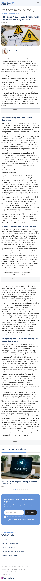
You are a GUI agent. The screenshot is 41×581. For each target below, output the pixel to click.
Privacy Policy (5, 569)
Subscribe (30, 512)
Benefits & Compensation (10, 543)
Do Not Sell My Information (9, 572)
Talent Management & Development (20, 9)
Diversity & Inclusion (8, 547)
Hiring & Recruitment (10, 14)
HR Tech (4, 540)
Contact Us (12, 566)
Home (3, 9)
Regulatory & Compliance (9, 555)
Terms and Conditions (18, 569)
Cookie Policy (22, 566)
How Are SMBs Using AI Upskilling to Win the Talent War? (19, 482)
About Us (4, 566)
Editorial (4, 559)
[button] (13, 489)
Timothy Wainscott (15, 51)
